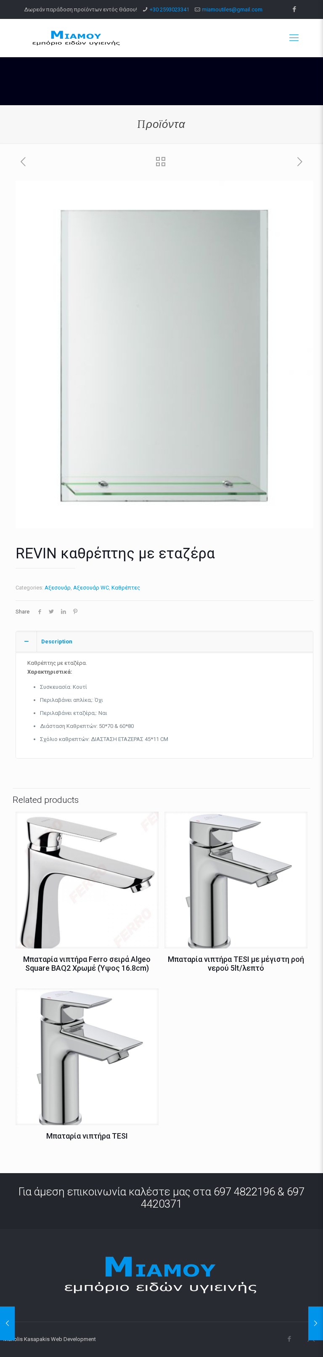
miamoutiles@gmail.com (232, 9)
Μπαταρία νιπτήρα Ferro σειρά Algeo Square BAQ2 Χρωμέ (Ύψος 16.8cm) (87, 963)
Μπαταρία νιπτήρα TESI (87, 1135)
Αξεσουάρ (58, 587)
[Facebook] (294, 9)
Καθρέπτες (125, 587)
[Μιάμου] (76, 38)
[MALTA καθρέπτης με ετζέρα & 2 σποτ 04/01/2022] (7, 1323)
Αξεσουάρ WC (91, 587)
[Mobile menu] (294, 38)
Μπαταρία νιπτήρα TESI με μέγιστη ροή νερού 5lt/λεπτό (236, 963)
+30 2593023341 (169, 9)
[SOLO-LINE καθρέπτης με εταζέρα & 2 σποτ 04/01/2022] (315, 1323)
